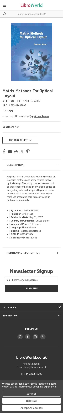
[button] (40, 116)
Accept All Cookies (32, 408)
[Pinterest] (28, 151)
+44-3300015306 (33, 373)
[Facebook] (4, 151)
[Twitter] (22, 151)
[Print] (16, 151)
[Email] (10, 151)
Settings (31, 393)
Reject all (31, 401)
